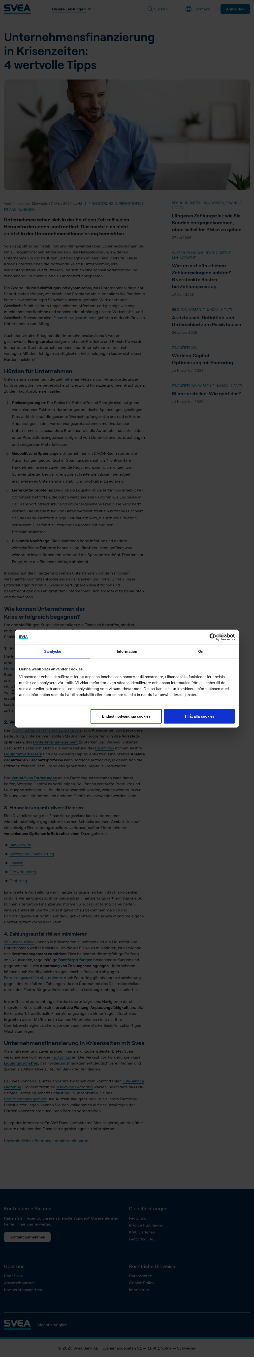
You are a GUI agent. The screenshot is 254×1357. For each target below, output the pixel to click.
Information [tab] (127, 651)
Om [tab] (201, 651)
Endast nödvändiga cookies (126, 716)
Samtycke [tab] (52, 651)
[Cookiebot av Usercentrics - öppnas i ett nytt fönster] (213, 637)
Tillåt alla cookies (199, 716)
